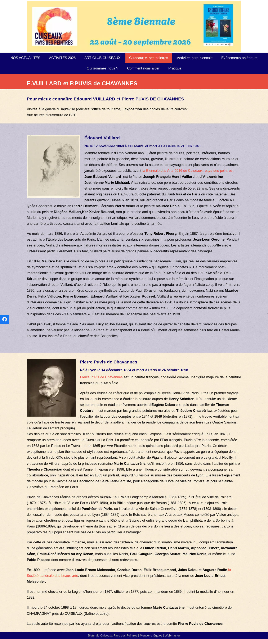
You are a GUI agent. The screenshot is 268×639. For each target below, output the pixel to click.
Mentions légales (151, 635)
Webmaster (172, 635)
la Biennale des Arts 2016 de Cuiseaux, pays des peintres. (188, 171)
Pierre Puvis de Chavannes (101, 377)
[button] (4, 319)
